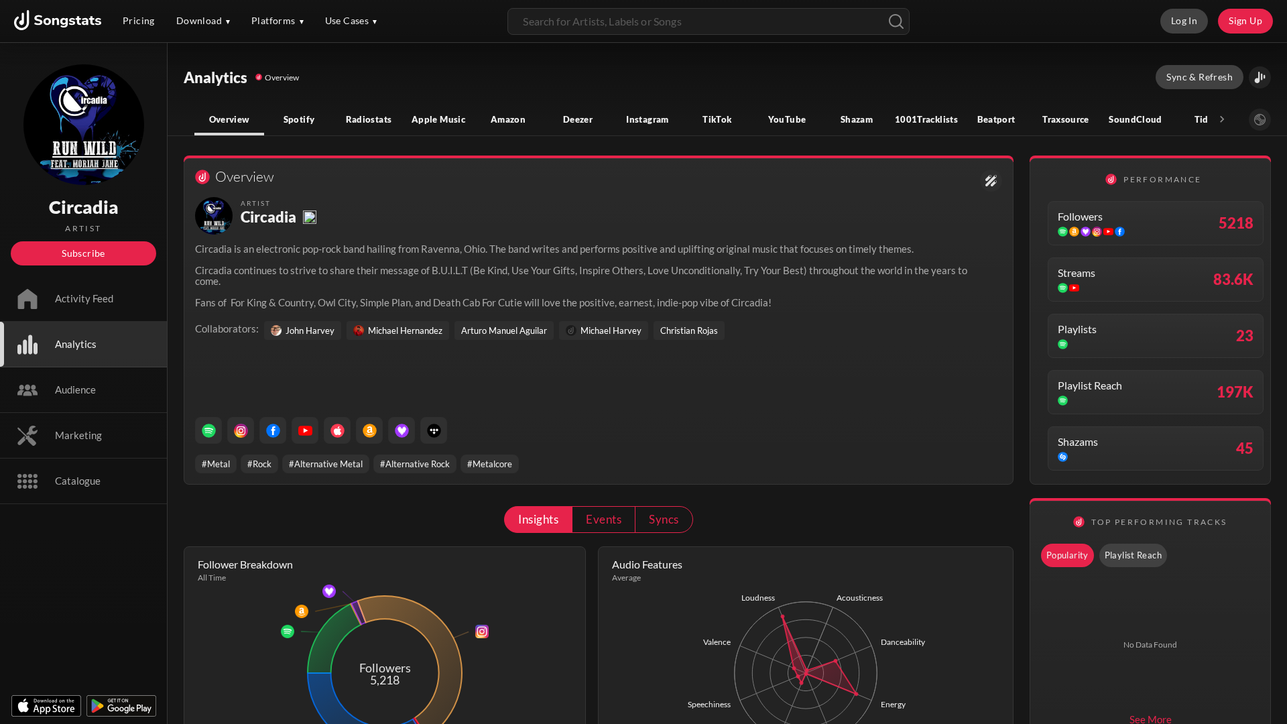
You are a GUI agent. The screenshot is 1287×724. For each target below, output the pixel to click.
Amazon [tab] (508, 119)
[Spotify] (208, 430)
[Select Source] (1260, 120)
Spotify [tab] (299, 119)
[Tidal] (433, 430)
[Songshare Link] (1260, 77)
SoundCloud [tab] (1135, 119)
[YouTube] (305, 430)
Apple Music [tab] (438, 119)
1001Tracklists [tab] (926, 119)
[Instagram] (240, 430)
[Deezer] (401, 430)
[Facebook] (272, 430)
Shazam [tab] (857, 119)
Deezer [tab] (578, 119)
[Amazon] (369, 430)
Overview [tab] (229, 119)
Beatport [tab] (996, 119)
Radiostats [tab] (369, 119)
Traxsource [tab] (1065, 119)
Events (603, 519)
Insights (538, 519)
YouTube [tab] (787, 119)
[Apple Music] (337, 430)
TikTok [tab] (716, 119)
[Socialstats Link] (991, 181)
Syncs (663, 519)
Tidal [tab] (1205, 119)
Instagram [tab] (647, 119)
